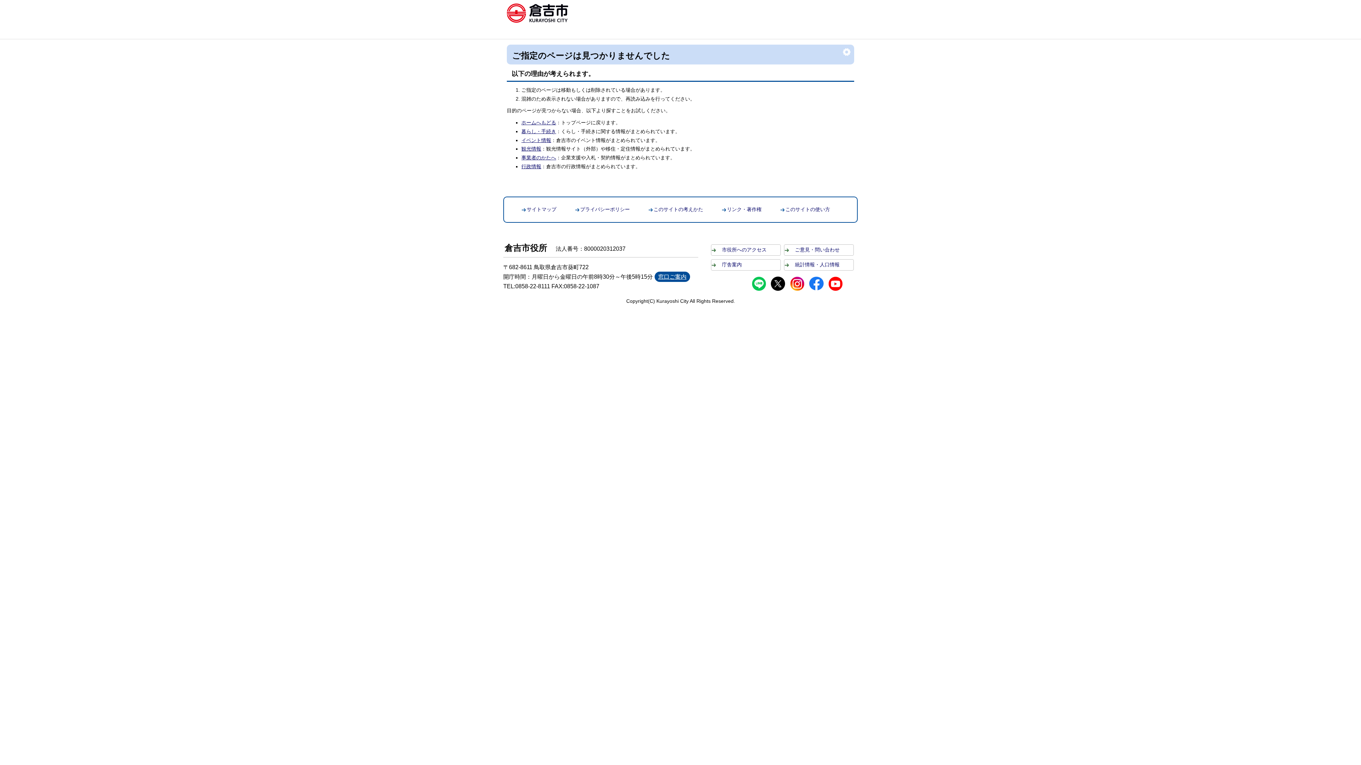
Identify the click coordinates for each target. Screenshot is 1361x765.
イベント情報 (536, 140)
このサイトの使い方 (807, 209)
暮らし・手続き (538, 131)
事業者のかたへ (538, 157)
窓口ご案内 (672, 277)
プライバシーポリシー (605, 209)
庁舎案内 (732, 264)
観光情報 (531, 149)
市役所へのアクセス (744, 250)
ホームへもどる (538, 122)
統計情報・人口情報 (817, 264)
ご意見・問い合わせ (817, 250)
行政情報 (531, 166)
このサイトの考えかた (678, 209)
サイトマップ (541, 209)
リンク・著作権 (744, 209)
